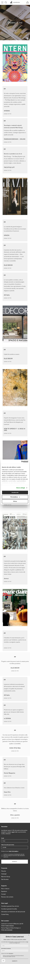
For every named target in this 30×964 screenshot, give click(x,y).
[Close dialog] (28, 935)
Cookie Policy (5, 914)
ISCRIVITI (14, 861)
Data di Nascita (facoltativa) (6, 948)
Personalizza (14, 497)
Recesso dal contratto (7, 897)
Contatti (3, 894)
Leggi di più (7, 113)
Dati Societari (5, 879)
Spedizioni (4, 891)
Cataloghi (3, 874)
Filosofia (3, 871)
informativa (11, 953)
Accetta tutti (15, 492)
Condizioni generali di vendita (9, 909)
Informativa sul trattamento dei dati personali (13, 911)
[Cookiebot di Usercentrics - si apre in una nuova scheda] (21, 462)
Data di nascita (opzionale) (7, 844)
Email (2, 838)
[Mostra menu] (2, 2)
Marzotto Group (5, 876)
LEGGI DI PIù (15, 670)
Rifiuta (15, 501)
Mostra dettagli (20, 487)
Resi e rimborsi (5, 888)
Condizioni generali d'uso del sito (10, 906)
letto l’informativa (13, 851)
